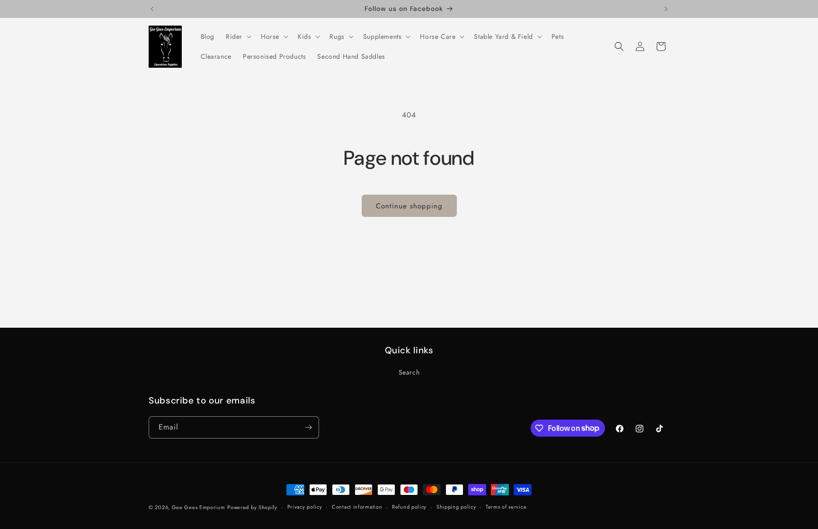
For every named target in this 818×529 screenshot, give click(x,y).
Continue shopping (409, 206)
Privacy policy (304, 507)
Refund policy (409, 507)
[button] (237, 36)
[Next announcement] (666, 9)
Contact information (357, 507)
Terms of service (506, 507)
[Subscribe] (308, 427)
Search (409, 372)
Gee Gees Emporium (198, 507)
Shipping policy (456, 507)
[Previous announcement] (152, 9)
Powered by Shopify (252, 507)
